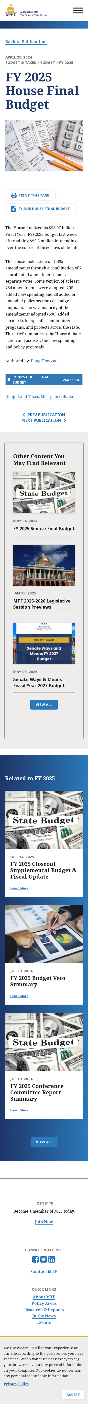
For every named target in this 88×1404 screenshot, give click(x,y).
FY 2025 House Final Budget (44, 208)
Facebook (35, 1259)
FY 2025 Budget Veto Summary (37, 981)
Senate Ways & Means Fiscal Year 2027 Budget (39, 682)
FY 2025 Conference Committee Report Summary (37, 1092)
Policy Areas (44, 1303)
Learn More (19, 888)
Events (44, 1322)
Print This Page (34, 195)
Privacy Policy (16, 1383)
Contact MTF (44, 1271)
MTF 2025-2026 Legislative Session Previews (42, 604)
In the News (44, 1316)
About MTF (44, 1297)
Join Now (44, 1222)
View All (44, 704)
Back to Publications (26, 41)
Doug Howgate (45, 361)
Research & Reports (44, 1309)
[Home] (26, 10)
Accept (73, 1394)
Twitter (43, 1259)
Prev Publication (46, 414)
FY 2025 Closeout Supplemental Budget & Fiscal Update (43, 870)
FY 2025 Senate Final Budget (44, 528)
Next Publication (41, 420)
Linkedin (51, 1259)
